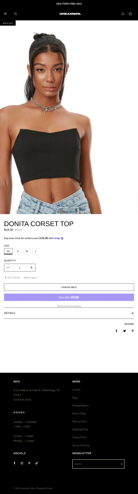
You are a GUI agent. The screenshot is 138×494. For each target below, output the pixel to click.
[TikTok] (36, 463)
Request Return (80, 405)
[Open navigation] (7, 14)
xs (8, 251)
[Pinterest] (29, 463)
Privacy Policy (79, 437)
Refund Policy (79, 421)
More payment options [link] (69, 306)
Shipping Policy (80, 429)
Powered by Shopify (44, 488)
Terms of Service (81, 445)
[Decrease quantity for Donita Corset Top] (8, 267)
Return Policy (79, 413)
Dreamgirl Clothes (28, 488)
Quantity (10, 260)
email (78, 463)
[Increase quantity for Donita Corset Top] (31, 267)
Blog (74, 398)
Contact (76, 390)
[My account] (123, 14)
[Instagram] (22, 463)
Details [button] (9, 313)
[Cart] (130, 14)
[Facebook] (14, 463)
